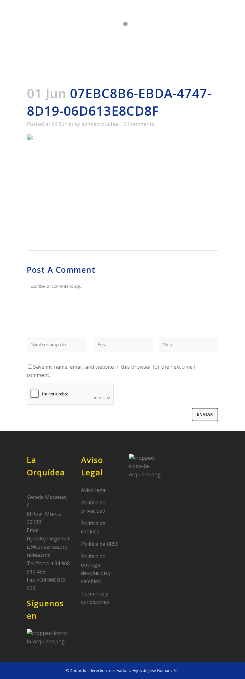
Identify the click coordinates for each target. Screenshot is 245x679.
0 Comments (138, 123)
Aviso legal (94, 490)
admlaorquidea (99, 123)
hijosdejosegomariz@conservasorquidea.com (48, 547)
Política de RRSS (100, 543)
